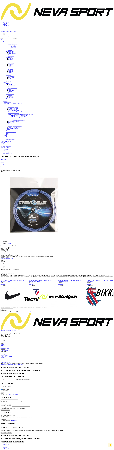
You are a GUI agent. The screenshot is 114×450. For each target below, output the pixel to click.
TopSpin (9, 243)
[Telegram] (4, 34)
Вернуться (3, 380)
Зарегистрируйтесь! (13, 394)
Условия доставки (5, 354)
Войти (2, 393)
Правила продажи (5, 348)
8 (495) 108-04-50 (4, 31)
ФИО (2, 401)
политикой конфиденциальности (33, 311)
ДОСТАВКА (6, 22)
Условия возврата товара (6, 356)
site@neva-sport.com (5, 331)
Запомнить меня (5, 389)
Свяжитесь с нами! (14, 420)
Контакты (3, 345)
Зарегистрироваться (5, 409)
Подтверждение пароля (6, 407)
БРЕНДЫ (5, 24)
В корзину (3, 284)
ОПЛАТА (5, 23)
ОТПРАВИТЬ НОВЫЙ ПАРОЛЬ (23, 379)
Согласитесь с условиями (6, 391)
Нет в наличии (4, 271)
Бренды (2, 344)
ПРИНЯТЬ (10, 432)
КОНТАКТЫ (6, 25)
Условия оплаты (4, 355)
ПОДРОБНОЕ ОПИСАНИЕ (7, 258)
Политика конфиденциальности (8, 346)
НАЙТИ (15, 38)
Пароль (3, 387)
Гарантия (3, 359)
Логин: (2, 379)
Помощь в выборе (5, 352)
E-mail (2, 402)
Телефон (3, 404)
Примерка (3, 357)
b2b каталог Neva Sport (6, 350)
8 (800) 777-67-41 (12, 31)
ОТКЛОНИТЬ (3, 432)
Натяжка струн (4, 358)
